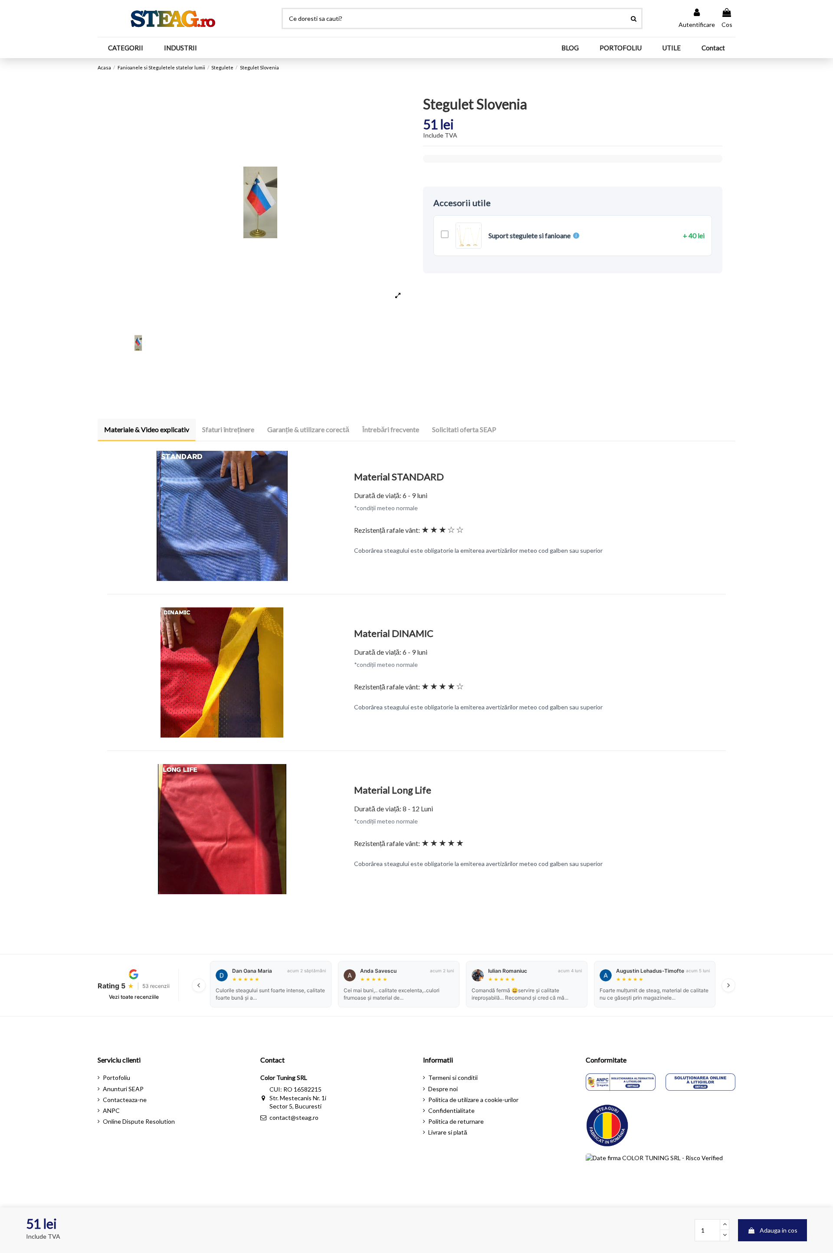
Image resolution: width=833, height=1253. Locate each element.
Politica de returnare (456, 1121)
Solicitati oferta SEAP (464, 429)
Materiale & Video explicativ (146, 429)
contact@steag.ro (293, 1117)
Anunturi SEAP (123, 1088)
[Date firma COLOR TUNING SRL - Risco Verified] (654, 1173)
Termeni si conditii (453, 1077)
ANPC (111, 1110)
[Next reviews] (728, 985)
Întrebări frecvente (390, 429)
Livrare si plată (447, 1132)
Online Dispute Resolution (139, 1121)
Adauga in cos (778, 1230)
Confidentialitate (451, 1110)
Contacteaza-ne (125, 1099)
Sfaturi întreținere (228, 429)
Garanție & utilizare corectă (308, 429)
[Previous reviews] (199, 985)
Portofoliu (116, 1077)
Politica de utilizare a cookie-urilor (473, 1099)
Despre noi (443, 1088)
